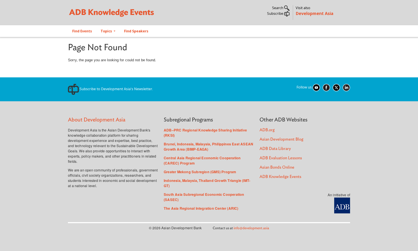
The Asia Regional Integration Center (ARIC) (201, 208)
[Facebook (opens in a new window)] (326, 87)
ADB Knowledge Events (280, 177)
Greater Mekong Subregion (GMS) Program (200, 171)
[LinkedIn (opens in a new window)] (346, 87)
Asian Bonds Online (277, 167)
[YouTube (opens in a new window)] (316, 87)
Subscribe (275, 13)
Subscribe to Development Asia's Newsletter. (116, 88)
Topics (107, 31)
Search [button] (278, 7)
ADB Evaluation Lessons (281, 158)
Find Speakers (136, 31)
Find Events (82, 31)
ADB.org (267, 130)
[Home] (136, 14)
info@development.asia (251, 228)
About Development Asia (96, 120)
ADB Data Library (275, 149)
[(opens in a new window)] (342, 205)
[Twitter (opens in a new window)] (336, 87)
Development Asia (314, 13)
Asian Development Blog (281, 139)
